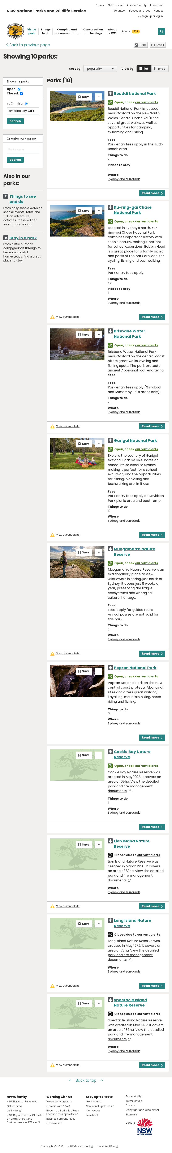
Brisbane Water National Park (129, 333)
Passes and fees (139, 10)
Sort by (75, 69)
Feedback (92, 1115)
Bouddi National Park (135, 93)
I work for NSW (106, 1146)
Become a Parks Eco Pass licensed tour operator (62, 1112)
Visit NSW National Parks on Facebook (10, 1146)
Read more (150, 193)
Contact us (93, 1110)
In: (9, 103)
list (145, 69)
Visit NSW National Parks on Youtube (29, 1146)
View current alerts (67, 317)
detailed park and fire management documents (133, 786)
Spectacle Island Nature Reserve (130, 1002)
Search (15, 121)
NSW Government (79, 1146)
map (161, 69)
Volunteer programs (59, 1101)
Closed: (13, 93)
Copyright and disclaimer (142, 1110)
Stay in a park (23, 238)
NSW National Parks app (22, 1101)
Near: (21, 103)
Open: (12, 89)
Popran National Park (135, 667)
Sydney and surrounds (124, 179)
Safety (100, 5)
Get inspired (115, 5)
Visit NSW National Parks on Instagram (19, 1146)
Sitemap (131, 1114)
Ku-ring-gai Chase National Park (133, 210)
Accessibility (134, 1096)
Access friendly (136, 5)
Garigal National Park (135, 440)
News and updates (98, 1106)
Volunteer (119, 10)
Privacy (130, 1105)
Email (160, 45)
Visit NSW (12, 1110)
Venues (158, 10)
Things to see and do (22, 199)
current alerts (146, 102)
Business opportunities (60, 1118)
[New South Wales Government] (144, 1126)
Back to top (86, 1080)
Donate (130, 1122)
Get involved (54, 1123)
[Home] (16, 31)
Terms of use (134, 1101)
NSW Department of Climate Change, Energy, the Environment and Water (24, 1118)
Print (143, 45)
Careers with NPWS (58, 1106)
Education (156, 5)
